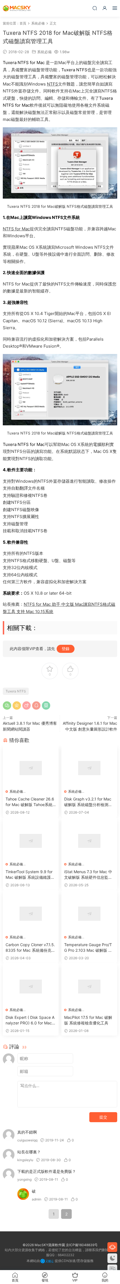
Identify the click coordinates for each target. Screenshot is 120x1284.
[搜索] (94, 8)
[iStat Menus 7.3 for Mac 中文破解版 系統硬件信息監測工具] (89, 841)
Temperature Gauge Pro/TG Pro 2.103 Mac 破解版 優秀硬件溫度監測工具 (88, 947)
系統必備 (44, 52)
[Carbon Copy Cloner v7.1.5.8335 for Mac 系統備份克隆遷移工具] (31, 914)
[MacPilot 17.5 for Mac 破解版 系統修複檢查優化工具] (89, 986)
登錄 (65, 648)
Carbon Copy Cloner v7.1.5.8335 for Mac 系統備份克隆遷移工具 (30, 947)
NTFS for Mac (16, 228)
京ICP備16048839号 (82, 1245)
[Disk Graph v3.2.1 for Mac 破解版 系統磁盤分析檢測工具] (89, 768)
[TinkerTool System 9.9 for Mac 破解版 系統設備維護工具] (31, 841)
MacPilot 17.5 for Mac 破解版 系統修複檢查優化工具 (88, 1020)
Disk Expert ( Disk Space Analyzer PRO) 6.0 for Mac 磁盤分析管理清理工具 (30, 1020)
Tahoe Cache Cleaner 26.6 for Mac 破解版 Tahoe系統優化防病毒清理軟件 (30, 802)
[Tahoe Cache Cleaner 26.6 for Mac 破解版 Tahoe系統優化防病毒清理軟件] (31, 768)
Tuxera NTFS (16, 691)
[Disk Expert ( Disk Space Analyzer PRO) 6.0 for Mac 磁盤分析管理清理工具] (31, 986)
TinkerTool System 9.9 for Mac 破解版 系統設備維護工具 (30, 874)
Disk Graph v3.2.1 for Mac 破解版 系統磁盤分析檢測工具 (88, 802)
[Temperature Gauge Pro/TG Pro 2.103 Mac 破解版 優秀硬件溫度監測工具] (89, 914)
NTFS (52, 84)
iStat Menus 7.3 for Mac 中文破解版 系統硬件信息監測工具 (88, 874)
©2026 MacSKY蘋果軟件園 (44, 1245)
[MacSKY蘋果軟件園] (17, 8)
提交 (103, 1117)
